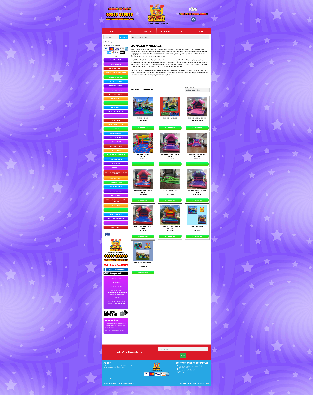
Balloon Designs (116, 214)
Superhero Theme (116, 182)
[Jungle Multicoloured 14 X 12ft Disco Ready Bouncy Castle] (170, 215)
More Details (143, 128)
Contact (200, 31)
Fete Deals (116, 210)
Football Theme (116, 159)
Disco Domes (115, 107)
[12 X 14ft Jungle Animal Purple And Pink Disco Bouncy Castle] (197, 179)
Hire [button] (129, 31)
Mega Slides (116, 163)
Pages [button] (147, 31)
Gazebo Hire (116, 120)
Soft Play (115, 168)
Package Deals (116, 64)
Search (124, 37)
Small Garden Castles (116, 111)
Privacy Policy (108, 379)
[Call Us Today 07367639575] (116, 256)
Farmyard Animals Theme (116, 155)
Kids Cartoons (116, 195)
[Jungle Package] (170, 106)
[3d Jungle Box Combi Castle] (143, 106)
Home (115, 31)
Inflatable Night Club (116, 218)
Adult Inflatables (115, 94)
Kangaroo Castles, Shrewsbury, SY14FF (191, 366)
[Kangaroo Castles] (156, 14)
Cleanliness (116, 282)
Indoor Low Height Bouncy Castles (116, 200)
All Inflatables (115, 60)
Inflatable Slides (116, 90)
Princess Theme (115, 178)
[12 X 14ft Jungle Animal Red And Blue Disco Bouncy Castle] (143, 215)
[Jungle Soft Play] (170, 179)
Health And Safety (116, 290)
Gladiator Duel (115, 133)
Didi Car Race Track (116, 137)
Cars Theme (116, 205)
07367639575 (183, 368)
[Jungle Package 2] (197, 215)
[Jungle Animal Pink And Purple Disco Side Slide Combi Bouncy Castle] (197, 106)
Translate (117, 45)
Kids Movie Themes (115, 191)
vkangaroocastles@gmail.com (188, 370)
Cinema (115, 223)
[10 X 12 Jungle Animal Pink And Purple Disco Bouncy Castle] (170, 143)
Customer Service (116, 286)
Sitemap (181, 372)
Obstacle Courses (116, 85)
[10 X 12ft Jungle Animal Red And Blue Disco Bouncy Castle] (143, 179)
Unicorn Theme (116, 142)
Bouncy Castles (116, 81)
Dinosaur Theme (116, 146)
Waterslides (115, 98)
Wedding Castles (116, 116)
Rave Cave (115, 129)
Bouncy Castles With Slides (116, 73)
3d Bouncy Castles (116, 77)
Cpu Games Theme (116, 186)
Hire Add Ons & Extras (116, 124)
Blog (183, 31)
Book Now (165, 31)
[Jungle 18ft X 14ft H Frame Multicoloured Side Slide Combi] (143, 143)
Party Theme (115, 227)
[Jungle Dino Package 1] (143, 251)
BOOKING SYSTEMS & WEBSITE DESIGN (192, 383)
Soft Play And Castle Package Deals (116, 173)
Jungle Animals (116, 150)
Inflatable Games (116, 103)
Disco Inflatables (115, 68)
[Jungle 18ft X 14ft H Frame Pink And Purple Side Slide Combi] (197, 143)
